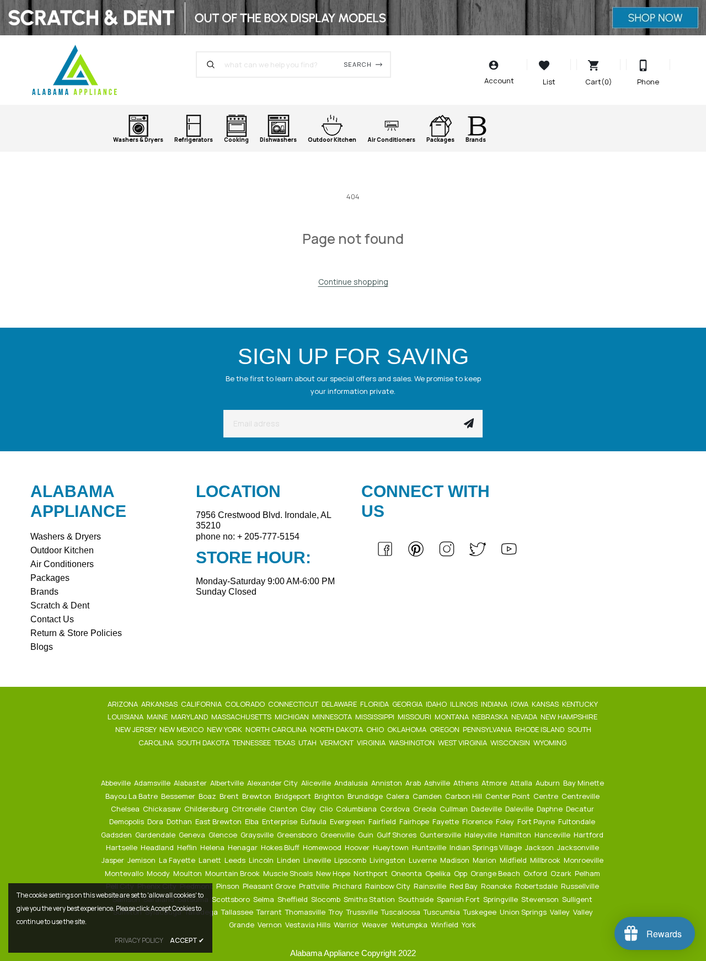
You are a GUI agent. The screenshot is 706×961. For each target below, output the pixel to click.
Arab (413, 783)
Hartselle (122, 847)
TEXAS (285, 743)
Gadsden (117, 835)
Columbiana (357, 809)
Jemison (142, 860)
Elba (252, 821)
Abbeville (116, 783)
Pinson (228, 886)
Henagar (243, 847)
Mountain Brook (233, 873)
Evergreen (348, 821)
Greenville (338, 835)
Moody (159, 873)
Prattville (315, 886)
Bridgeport (294, 796)
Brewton (257, 796)
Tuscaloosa (401, 912)
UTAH (308, 743)
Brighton (330, 796)
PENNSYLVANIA (488, 729)
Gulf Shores (397, 835)
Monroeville (584, 860)
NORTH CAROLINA (276, 729)
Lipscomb (351, 860)
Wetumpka (410, 925)
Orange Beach (496, 873)
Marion (485, 860)
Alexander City (273, 783)
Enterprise (280, 821)
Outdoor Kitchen (62, 550)
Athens (466, 783)
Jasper (113, 860)
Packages (49, 578)
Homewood (323, 847)
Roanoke (497, 886)
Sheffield (293, 899)
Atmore (495, 783)
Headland (158, 847)
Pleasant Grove (270, 886)
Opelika (438, 873)
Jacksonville (579, 847)
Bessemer (179, 796)
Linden (289, 860)
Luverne (423, 860)
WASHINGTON (412, 743)
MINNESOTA (333, 717)
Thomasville (306, 912)
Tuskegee (480, 912)
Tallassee (238, 912)
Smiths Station (370, 899)
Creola (425, 809)
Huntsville (430, 847)
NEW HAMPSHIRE (570, 717)
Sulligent (578, 899)
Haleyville (481, 835)
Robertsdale (537, 886)
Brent (230, 796)
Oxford (536, 873)
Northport (371, 873)
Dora (156, 821)
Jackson (540, 847)
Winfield (445, 925)
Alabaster (191, 783)
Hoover (358, 847)
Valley (560, 912)
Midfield (514, 860)
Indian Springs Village (486, 847)
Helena (213, 847)
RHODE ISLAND (540, 729)
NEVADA (525, 717)
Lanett (211, 860)
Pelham (588, 873)
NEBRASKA (491, 717)
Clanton (284, 809)
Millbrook (546, 860)
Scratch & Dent (59, 605)
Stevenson (540, 899)
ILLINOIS (464, 704)
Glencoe (223, 835)
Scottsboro (232, 899)
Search (358, 64)
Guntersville (441, 835)
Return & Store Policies (76, 633)
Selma (264, 899)
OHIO (376, 729)
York (470, 925)
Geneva (193, 835)
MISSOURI (415, 717)
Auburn (548, 783)
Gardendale (156, 835)
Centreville (581, 796)
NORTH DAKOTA (337, 729)
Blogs (41, 647)
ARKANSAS (160, 704)
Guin (366, 835)
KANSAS (546, 704)
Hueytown (391, 847)
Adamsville (153, 783)
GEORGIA (408, 704)
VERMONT (337, 743)
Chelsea (126, 809)
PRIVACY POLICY (139, 940)
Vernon (271, 925)
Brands (44, 591)
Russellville (581, 886)
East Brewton (219, 821)
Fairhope (415, 821)
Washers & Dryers (65, 536)
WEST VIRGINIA (463, 743)
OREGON (445, 729)
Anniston (387, 783)
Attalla (522, 783)
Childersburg (207, 809)
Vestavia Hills (308, 925)
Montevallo (125, 873)
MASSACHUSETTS (242, 717)
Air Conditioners (62, 564)
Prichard (348, 886)
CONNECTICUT (294, 704)
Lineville (318, 860)
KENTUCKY (580, 704)
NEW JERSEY (136, 729)
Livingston (388, 860)
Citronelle (250, 809)
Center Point (508, 796)
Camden (428, 796)
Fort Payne (537, 821)
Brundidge (365, 796)
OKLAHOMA (407, 729)
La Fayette (178, 860)
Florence (478, 821)
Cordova (395, 809)
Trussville (362, 912)
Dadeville (487, 809)
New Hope (334, 873)
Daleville (520, 809)
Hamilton (516, 835)
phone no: (247, 536)
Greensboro (298, 835)
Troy (337, 912)
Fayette (446, 821)
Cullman (454, 809)
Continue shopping (353, 281)
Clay (309, 809)
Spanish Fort (459, 899)
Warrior (347, 925)
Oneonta (407, 873)
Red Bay (464, 886)
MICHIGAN (293, 717)
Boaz (208, 796)
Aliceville (317, 783)
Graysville (257, 835)
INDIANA (495, 704)
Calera (398, 796)
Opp (461, 873)
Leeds (235, 860)
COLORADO (245, 704)
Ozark (561, 873)
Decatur (581, 809)
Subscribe (469, 423)
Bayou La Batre (132, 796)
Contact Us (52, 619)
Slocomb (326, 899)
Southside (416, 899)
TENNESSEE (252, 743)
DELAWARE (340, 704)
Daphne (550, 809)
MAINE (158, 717)
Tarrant (270, 912)
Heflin (188, 847)
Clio (326, 809)
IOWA (520, 704)
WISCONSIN (511, 743)
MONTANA (452, 717)
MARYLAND (190, 717)
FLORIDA (375, 704)
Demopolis (127, 821)
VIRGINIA (372, 743)
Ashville (438, 783)
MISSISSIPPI (375, 717)
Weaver (375, 925)
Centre (546, 796)
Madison (455, 860)
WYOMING (550, 743)
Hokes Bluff (281, 847)
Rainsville (431, 886)
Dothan (180, 821)
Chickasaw (163, 809)
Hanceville (553, 835)
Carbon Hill (464, 796)
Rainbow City (388, 886)
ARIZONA (124, 704)
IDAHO (437, 704)
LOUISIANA (126, 717)
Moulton (188, 873)
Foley (506, 821)
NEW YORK (225, 729)
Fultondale (577, 821)
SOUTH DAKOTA (204, 743)
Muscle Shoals (288, 873)
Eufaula (314, 821)
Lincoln (262, 860)
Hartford (589, 835)
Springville (501, 899)
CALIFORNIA (202, 704)
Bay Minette (584, 783)
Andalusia (352, 783)
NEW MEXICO (182, 729)
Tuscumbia (443, 912)
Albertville (227, 783)
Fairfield (383, 821)
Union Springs (524, 912)
